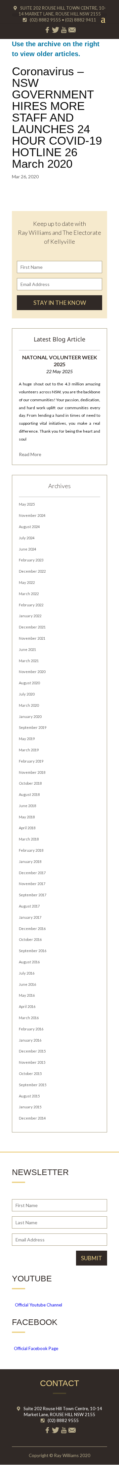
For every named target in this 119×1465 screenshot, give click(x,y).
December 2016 (32, 928)
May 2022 (27, 582)
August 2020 (29, 683)
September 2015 (32, 1085)
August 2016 (29, 962)
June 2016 (27, 984)
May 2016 (27, 995)
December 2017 (32, 873)
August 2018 (29, 794)
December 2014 (32, 1118)
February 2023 (31, 560)
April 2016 (27, 1006)
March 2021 (29, 661)
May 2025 (27, 504)
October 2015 (30, 1073)
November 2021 (32, 638)
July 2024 (26, 538)
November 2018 (32, 772)
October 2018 (30, 783)
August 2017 (29, 906)
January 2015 (30, 1107)
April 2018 (27, 828)
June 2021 (27, 649)
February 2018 (31, 850)
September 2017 (32, 895)
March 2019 (29, 750)
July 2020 (26, 694)
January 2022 (30, 616)
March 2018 (29, 839)
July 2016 (26, 973)
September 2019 (32, 727)
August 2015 (29, 1096)
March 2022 (29, 593)
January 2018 (30, 861)
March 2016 (29, 1018)
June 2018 (27, 806)
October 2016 (30, 939)
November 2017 (32, 883)
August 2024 (29, 526)
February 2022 (31, 605)
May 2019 (27, 738)
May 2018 (27, 817)
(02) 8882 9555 (63, 1420)
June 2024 (27, 549)
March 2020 (29, 705)
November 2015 (32, 1062)
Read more (30, 454)
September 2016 (32, 950)
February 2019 (31, 761)
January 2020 (30, 716)
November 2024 (32, 515)
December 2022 (32, 571)
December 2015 (32, 1051)
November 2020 (32, 671)
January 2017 (30, 917)
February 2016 (31, 1029)
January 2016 (30, 1040)
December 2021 (32, 627)
